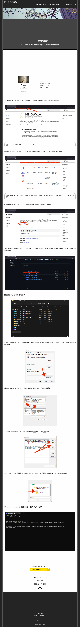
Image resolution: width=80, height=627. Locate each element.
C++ (61, 4)
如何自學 (55, 4)
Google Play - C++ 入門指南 (45, 83)
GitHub (42, 624)
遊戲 (43, 4)
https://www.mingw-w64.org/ (28, 144)
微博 (44, 624)
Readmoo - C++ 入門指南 (44, 85)
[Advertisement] (40, 28)
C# (62, 4)
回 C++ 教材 (40, 580)
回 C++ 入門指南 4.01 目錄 (40, 577)
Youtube (39, 624)
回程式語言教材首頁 (40, 584)
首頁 (34, 4)
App (46, 4)
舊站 (75, 4)
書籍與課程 (39, 4)
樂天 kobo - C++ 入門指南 (44, 87)
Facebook (36, 624)
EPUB (71, 4)
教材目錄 (50, 4)
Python (68, 4)
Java (65, 4)
